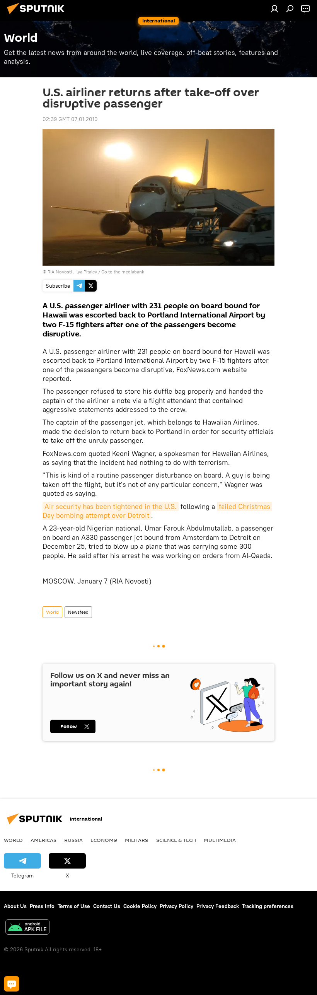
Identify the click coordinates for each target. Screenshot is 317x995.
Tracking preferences (267, 906)
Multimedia (220, 839)
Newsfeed (78, 612)
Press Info (42, 906)
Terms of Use (74, 906)
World (52, 612)
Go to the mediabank (122, 272)
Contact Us (106, 906)
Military (136, 839)
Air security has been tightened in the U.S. (110, 506)
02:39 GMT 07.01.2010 (70, 119)
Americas (43, 839)
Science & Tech (176, 839)
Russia (73, 839)
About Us (15, 906)
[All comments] (11, 984)
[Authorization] (274, 8)
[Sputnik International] (38, 15)
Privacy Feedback (217, 906)
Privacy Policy (176, 906)
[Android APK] (27, 928)
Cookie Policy (140, 906)
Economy (103, 839)
